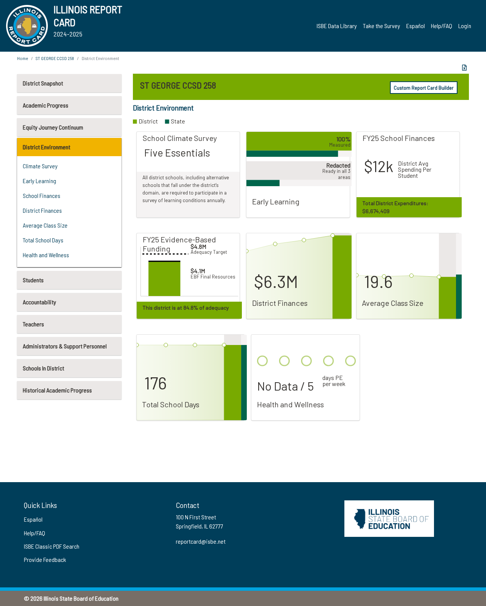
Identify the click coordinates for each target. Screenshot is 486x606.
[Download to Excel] (464, 68)
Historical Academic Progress (57, 390)
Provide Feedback (45, 559)
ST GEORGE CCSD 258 (55, 58)
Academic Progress (45, 105)
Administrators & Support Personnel (65, 346)
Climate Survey (40, 165)
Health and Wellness (46, 254)
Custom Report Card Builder (424, 87)
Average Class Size (45, 225)
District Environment (46, 146)
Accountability (39, 301)
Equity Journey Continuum (53, 127)
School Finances (41, 195)
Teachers (33, 324)
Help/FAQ (441, 25)
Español (415, 25)
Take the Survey (381, 25)
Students (33, 279)
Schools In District (43, 368)
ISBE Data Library (337, 25)
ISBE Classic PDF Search (51, 546)
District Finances (42, 210)
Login (464, 25)
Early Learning (39, 180)
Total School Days (43, 240)
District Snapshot (43, 83)
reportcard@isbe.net (201, 541)
